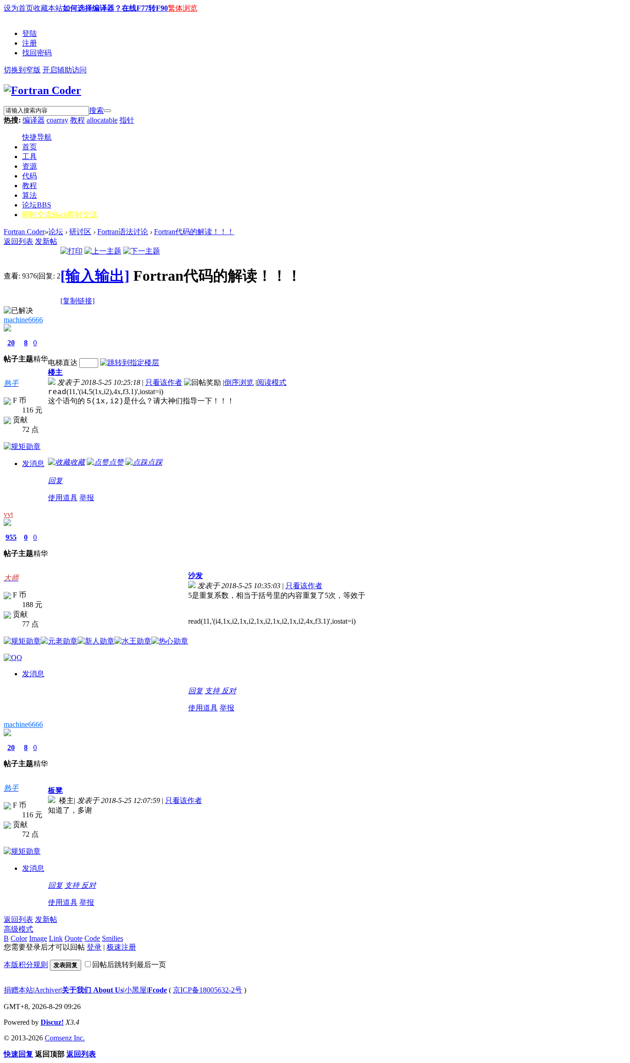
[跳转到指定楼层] (129, 362)
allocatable (102, 120)
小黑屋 (136, 990)
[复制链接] (77, 301)
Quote (74, 938)
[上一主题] (102, 251)
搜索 (96, 110)
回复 (55, 480)
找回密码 (37, 53)
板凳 (55, 790)
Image (38, 938)
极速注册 (121, 947)
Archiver (47, 990)
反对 (228, 691)
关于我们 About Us (92, 990)
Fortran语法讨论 (122, 232)
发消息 (33, 463)
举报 (86, 498)
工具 (29, 156)
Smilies (112, 938)
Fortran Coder (24, 232)
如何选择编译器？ (92, 8)
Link (56, 938)
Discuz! (52, 1022)
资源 (29, 166)
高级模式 (18, 929)
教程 (77, 120)
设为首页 (18, 8)
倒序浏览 (239, 382)
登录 (94, 947)
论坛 (36, 205)
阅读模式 (271, 382)
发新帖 (46, 241)
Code (92, 938)
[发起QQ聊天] (13, 657)
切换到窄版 (22, 70)
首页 (29, 147)
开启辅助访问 (64, 70)
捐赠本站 (18, 990)
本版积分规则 (26, 965)
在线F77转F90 (145, 8)
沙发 (195, 575)
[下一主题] (141, 251)
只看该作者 (163, 382)
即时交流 (59, 215)
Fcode (157, 990)
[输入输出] (95, 275)
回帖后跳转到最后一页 (129, 965)
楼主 (55, 372)
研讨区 (80, 232)
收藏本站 (48, 8)
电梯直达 (62, 362)
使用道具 (62, 498)
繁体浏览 (182, 8)
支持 (213, 691)
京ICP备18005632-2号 (207, 990)
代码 (29, 176)
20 (11, 343)
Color (19, 938)
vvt (8, 514)
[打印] (71, 251)
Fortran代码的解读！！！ (194, 232)
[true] (107, 110)
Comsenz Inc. (65, 1038)
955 (11, 537)
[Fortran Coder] (42, 90)
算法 (29, 195)
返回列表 (18, 241)
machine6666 (23, 320)
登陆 (29, 33)
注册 (29, 43)
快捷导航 (37, 137)
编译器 (34, 120)
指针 (126, 120)
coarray (57, 120)
